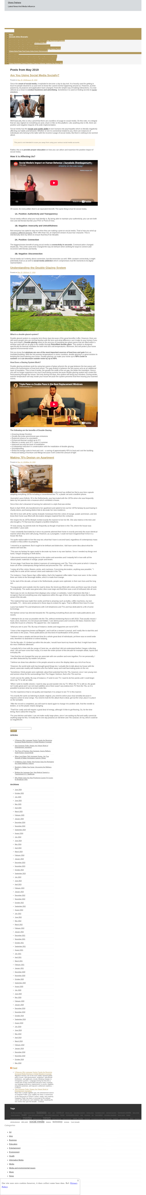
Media (11, 1164)
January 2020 (19, 1005)
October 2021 (19, 943)
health (24, 1115)
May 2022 (18, 921)
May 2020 (18, 997)
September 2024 (20, 830)
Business (13, 1140)
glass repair (136, 1112)
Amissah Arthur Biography (18, 37)
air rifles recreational (16, 1112)
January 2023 (19, 892)
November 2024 (20, 826)
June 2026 (18, 790)
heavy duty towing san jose (35, 1115)
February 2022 (19, 928)
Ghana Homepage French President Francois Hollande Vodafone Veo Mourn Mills (36, 63)
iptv (93, 1115)
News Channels (56, 1118)
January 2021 (19, 968)
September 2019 (20, 1019)
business (41, 1112)
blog (11, 1136)
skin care (24, 1122)
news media (78, 1118)
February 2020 (19, 1001)
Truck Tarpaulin (75, 1122)
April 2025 (18, 808)
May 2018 (18, 1063)
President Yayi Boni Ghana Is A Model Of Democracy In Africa (29, 47)
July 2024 (18, 837)
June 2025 (18, 800)
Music (11, 1172)
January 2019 (19, 1048)
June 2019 (18, 1030)
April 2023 (18, 884)
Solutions (48, 1122)
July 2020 (18, 990)
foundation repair (100, 1112)
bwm (49, 1112)
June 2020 (18, 994)
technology (58, 1121)
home (62, 1115)
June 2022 (18, 917)
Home (11, 35)
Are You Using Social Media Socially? (34, 75)
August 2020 (19, 986)
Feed (14, 1068)
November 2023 (20, 866)
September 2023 (20, 873)
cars (53, 1112)
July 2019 (18, 1027)
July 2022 (18, 913)
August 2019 (19, 1023)
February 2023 (19, 888)
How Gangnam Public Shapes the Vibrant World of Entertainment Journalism (31, 746)
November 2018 (20, 1056)
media (27, 1118)
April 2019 (18, 1037)
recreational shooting (97, 1118)
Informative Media (16, 1160)
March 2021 (19, 961)
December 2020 (20, 972)
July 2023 (18, 877)
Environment (14, 1152)
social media (36, 1121)
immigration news (72, 1115)
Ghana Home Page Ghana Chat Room (21, 45)
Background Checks (29, 1112)
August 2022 (19, 910)
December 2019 (20, 1008)
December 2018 (20, 1052)
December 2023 (20, 862)
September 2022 (20, 906)
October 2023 (19, 870)
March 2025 (19, 811)
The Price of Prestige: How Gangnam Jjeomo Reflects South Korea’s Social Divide (33, 752)
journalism (99, 1115)
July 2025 (18, 797)
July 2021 (18, 954)
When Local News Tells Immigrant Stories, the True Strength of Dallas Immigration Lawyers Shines (32, 757)
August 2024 (19, 833)
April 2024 (18, 848)
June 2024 (18, 841)
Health (11, 1156)
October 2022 (19, 903)
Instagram (87, 1115)
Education (13, 1144)
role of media (108, 1118)
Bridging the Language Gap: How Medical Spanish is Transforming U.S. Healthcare (32, 773)
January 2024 (19, 859)
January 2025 (19, 819)
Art (10, 1132)
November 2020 (20, 975)
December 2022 (20, 895)
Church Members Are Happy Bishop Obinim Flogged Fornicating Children (33, 57)
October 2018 (19, 1059)
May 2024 (18, 844)
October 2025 (19, 793)
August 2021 (19, 950)
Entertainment (14, 1148)
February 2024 (19, 855)
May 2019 (18, 1034)
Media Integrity (37, 1118)
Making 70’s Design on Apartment (32, 457)
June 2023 (18, 881)
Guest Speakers (15, 1115)
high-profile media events (52, 1115)
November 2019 (20, 1012)
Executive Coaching (79, 1112)
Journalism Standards (110, 1115)
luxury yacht (121, 1115)
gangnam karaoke (111, 1112)
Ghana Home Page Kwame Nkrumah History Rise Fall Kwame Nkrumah (33, 59)
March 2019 (19, 1041)
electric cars (68, 1112)
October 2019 (19, 1016)
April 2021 (18, 957)
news (47, 1118)
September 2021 (20, 946)
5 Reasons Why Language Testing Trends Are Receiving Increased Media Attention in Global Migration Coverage (33, 741)
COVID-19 (60, 1113)
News (11, 1176)
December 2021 (20, 935)
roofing (115, 1118)
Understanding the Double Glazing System (38, 267)
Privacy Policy (14, 55)
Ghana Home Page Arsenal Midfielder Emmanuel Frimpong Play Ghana (32, 61)
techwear (66, 1122)
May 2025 (18, 804)
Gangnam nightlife (124, 1113)
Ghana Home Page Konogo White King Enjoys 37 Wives (27, 43)
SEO (131, 1118)
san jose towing (124, 1118)
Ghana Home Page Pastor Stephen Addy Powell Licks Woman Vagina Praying (35, 49)
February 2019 (19, 1045)
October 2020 (19, 979)
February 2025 (19, 815)
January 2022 (19, 932)
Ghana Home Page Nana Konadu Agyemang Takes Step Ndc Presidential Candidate (37, 41)
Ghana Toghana (14, 3)
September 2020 (20, 983)
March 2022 (19, 924)
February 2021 (19, 965)
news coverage (67, 1118)
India (81, 1115)
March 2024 (19, 851)
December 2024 (20, 822)
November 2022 (20, 899)
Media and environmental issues (22, 1168)
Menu (9, 31)
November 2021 (20, 939)
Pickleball (87, 1118)
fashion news (90, 1112)
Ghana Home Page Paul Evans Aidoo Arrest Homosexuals (28, 51)
